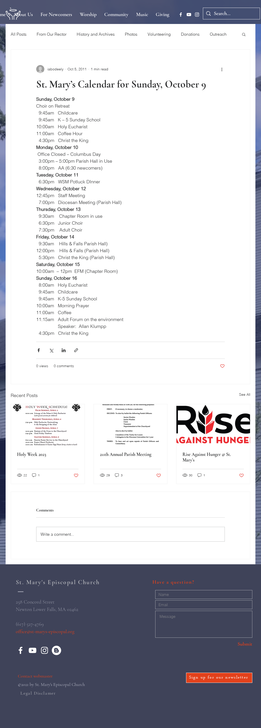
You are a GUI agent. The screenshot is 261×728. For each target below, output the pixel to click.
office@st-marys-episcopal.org (45, 632)
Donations (190, 34)
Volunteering (159, 34)
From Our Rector (52, 34)
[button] (243, 34)
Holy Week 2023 (31, 454)
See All (244, 394)
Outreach (218, 34)
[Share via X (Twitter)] (51, 350)
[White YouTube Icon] (189, 14)
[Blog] (56, 650)
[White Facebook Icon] (181, 14)
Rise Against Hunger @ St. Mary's (206, 457)
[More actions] (222, 69)
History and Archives (96, 34)
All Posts (19, 34)
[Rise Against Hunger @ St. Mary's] (213, 424)
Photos (131, 34)
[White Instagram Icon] (197, 14)
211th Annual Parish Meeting (125, 454)
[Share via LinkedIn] (63, 350)
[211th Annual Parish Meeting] (130, 424)
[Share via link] (76, 350)
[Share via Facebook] (38, 350)
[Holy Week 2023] (48, 424)
